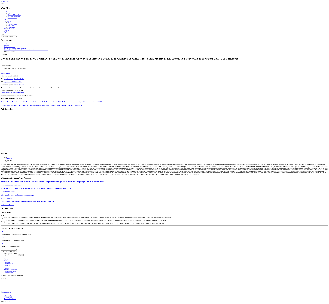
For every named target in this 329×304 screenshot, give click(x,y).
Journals (10, 13)
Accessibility (7, 262)
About (9, 21)
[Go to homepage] (5, 1)
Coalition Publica (12, 24)
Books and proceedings (14, 16)
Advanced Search (9, 28)
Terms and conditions (10, 299)
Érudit (9, 22)
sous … (26, 50)
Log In (6, 19)
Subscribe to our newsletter (9, 253)
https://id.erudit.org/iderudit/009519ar (14, 79)
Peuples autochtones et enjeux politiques (15, 48)
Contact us (7, 265)
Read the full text (5, 73)
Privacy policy (8, 296)
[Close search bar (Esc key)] (3, 3)
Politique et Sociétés (9, 47)
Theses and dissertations (14, 15)
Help (5, 260)
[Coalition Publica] (6, 292)
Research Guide (8, 263)
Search (2, 34)
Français (6, 30)
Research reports (12, 18)
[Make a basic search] (1, 3)
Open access (11, 25)
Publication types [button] (8, 12)
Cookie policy (8, 297)
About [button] (6, 21)
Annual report (11, 27)
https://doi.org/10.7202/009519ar (13, 82)
